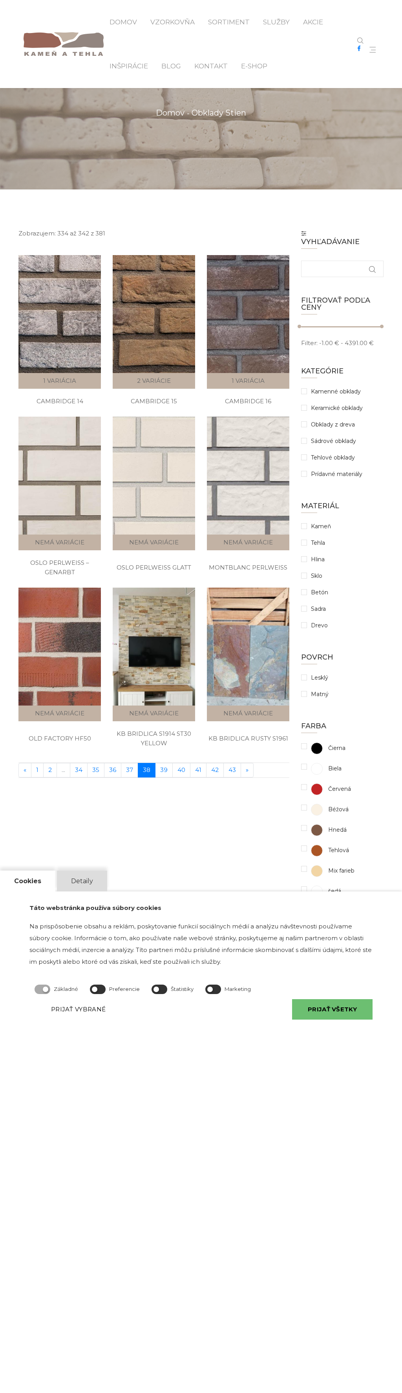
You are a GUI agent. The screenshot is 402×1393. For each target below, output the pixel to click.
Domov (123, 22)
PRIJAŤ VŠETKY (332, 1009)
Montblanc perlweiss (248, 567)
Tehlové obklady (333, 457)
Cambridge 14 (60, 401)
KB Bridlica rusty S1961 (248, 738)
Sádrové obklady (333, 441)
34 (78, 770)
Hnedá (337, 829)
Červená (339, 788)
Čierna (336, 748)
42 (215, 770)
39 (164, 770)
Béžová (338, 809)
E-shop (254, 66)
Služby (276, 22)
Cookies (27, 881)
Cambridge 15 (154, 401)
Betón (319, 592)
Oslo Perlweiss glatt (154, 567)
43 (232, 770)
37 (129, 770)
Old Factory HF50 (60, 738)
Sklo (316, 575)
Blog (171, 66)
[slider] (299, 326)
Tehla (318, 542)
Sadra (318, 608)
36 (112, 770)
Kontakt (211, 66)
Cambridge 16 (248, 401)
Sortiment (229, 22)
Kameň (321, 526)
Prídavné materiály (336, 474)
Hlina (318, 559)
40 (181, 770)
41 (198, 770)
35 (95, 770)
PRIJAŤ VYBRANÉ (78, 1009)
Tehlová (338, 850)
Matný (320, 694)
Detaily (82, 881)
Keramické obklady (337, 408)
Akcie (313, 22)
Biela (334, 768)
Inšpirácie (129, 66)
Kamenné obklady (336, 391)
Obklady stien (219, 113)
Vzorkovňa (172, 22)
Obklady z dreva (333, 424)
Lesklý (319, 677)
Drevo (319, 625)
